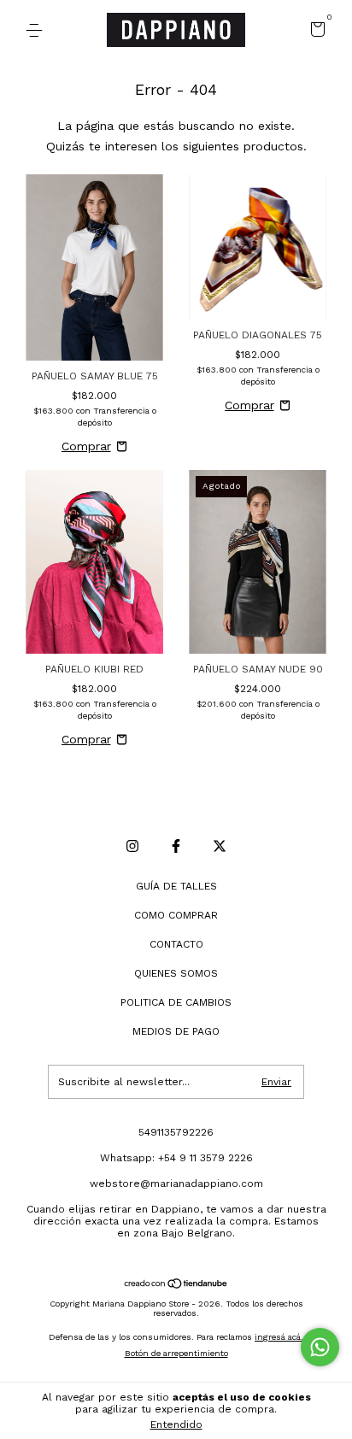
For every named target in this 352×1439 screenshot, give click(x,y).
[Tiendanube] (176, 1285)
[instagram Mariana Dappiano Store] (132, 846)
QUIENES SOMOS (176, 973)
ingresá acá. (279, 1337)
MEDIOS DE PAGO (176, 1031)
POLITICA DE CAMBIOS (176, 1002)
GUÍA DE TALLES (176, 886)
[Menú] (37, 30)
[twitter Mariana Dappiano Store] (219, 846)
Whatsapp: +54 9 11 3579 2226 (176, 1158)
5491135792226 (176, 1132)
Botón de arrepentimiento (176, 1353)
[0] (314, 31)
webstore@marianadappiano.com (176, 1183)
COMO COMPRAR (176, 915)
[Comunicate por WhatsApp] (320, 1347)
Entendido (176, 1424)
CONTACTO (176, 944)
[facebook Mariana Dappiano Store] (176, 846)
